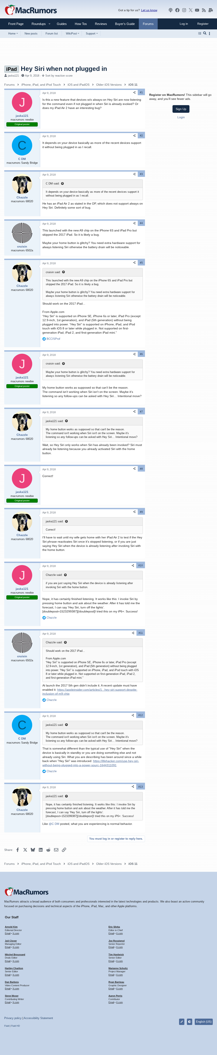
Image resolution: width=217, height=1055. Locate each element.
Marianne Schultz (118, 968)
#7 (141, 411)
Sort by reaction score (58, 75)
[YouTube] (197, 10)
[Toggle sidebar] (210, 33)
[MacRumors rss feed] (204, 10)
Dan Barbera (12, 982)
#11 (141, 632)
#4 (141, 223)
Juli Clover (11, 940)
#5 (141, 262)
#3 (141, 174)
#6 (141, 354)
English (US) (203, 1021)
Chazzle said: (54, 574)
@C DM (54, 823)
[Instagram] (184, 10)
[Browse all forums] (200, 33)
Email (7, 933)
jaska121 (13, 75)
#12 (140, 715)
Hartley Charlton (14, 968)
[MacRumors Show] (170, 10)
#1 (141, 92)
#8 (141, 468)
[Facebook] (177, 10)
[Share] (134, 92)
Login (181, 117)
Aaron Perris (115, 995)
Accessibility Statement (38, 1018)
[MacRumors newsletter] (211, 10)
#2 (141, 135)
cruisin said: (53, 272)
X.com (16, 933)
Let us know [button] (149, 10)
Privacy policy (13, 1018)
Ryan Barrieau (116, 982)
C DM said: (53, 183)
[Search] (205, 33)
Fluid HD (15, 1026)
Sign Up (181, 109)
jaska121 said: (55, 421)
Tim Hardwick (116, 954)
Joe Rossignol (116, 940)
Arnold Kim (11, 927)
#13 (140, 786)
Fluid (6, 1026)
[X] (191, 10)
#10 (140, 565)
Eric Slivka (114, 927)
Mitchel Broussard (15, 954)
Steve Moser (11, 995)
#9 (141, 511)
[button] (37, 24)
